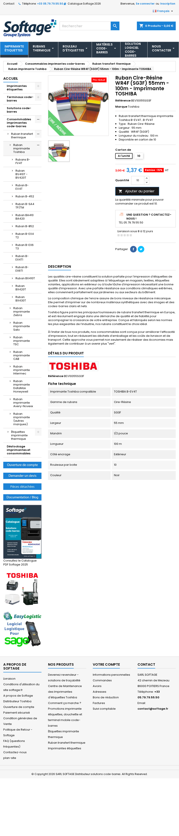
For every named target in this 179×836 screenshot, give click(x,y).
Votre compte (106, 664)
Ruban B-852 (24, 226)
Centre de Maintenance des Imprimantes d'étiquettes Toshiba (65, 691)
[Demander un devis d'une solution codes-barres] (22, 476)
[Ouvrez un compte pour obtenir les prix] (22, 465)
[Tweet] (141, 249)
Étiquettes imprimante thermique (19, 435)
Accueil (10, 78)
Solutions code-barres (19, 110)
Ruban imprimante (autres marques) (21, 419)
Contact (8, 3)
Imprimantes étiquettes (17, 87)
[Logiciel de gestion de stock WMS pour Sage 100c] (22, 629)
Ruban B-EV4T (22, 187)
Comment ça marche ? (64, 703)
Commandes (102, 680)
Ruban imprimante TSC (21, 340)
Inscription (167, 3)
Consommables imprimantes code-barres (19, 122)
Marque (121, 107)
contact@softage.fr (153, 709)
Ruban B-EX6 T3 (24, 246)
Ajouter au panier (137, 191)
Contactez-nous (15, 752)
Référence (123, 101)
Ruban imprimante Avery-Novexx (23, 402)
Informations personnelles (111, 675)
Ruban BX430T (20, 299)
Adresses (99, 692)
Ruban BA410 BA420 (24, 217)
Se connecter (145, 3)
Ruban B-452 (24, 196)
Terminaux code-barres (20, 99)
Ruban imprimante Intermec (21, 370)
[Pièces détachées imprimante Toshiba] (22, 486)
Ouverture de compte (18, 707)
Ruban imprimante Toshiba (21, 148)
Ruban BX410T (25, 278)
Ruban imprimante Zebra (21, 311)
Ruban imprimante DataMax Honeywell (21, 386)
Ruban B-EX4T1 (22, 258)
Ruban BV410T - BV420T (21, 174)
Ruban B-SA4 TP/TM (24, 206)
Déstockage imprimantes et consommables (18, 449)
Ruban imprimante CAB (21, 355)
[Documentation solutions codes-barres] (22, 497)
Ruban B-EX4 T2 (24, 235)
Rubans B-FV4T (22, 161)
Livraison (9, 679)
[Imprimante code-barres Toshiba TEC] (22, 589)
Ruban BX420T (20, 287)
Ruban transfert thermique (22, 135)
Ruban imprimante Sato (21, 326)
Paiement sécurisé (16, 713)
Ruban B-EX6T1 (22, 269)
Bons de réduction (106, 697)
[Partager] (133, 249)
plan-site (9, 758)
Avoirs (97, 686)
